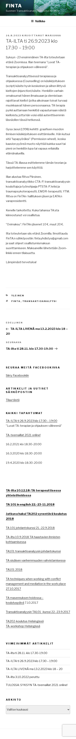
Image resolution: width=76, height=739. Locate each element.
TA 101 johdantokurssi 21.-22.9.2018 (30, 528)
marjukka (53, 35)
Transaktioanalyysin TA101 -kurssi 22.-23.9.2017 (38, 612)
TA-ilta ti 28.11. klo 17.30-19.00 (26, 653)
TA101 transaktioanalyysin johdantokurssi (33, 551)
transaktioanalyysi (39, 301)
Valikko (40, 21)
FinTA (14, 6)
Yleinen (17, 295)
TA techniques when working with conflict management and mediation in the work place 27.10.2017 (36, 583)
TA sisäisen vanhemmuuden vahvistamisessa (35, 560)
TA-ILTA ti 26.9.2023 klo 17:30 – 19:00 (31, 421)
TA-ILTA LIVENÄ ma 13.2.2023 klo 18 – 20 (34, 669)
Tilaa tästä (12, 400)
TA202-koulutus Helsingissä (25, 621)
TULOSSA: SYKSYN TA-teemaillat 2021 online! (36, 685)
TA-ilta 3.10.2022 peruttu (22, 677)
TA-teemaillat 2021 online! (23, 435)
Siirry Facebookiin (17, 375)
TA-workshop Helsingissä (23, 626)
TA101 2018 (14, 569)
